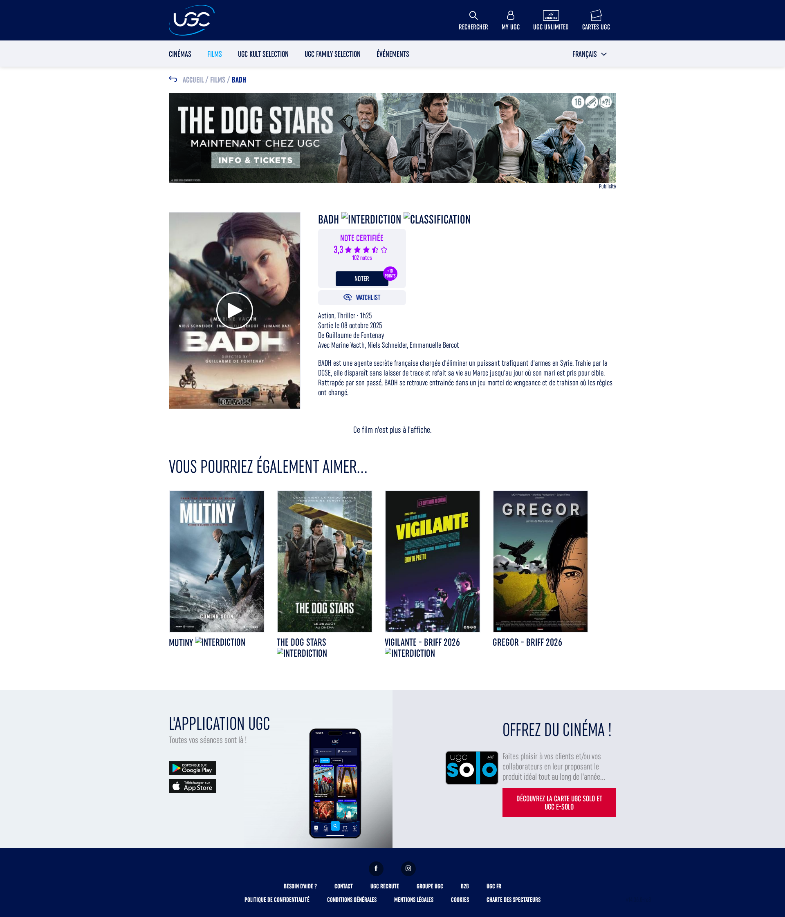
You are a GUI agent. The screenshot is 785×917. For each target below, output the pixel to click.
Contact (343, 886)
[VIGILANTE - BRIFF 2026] (433, 560)
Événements (393, 54)
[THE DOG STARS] (325, 560)
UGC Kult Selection (263, 54)
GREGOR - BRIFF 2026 (527, 642)
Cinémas (180, 54)
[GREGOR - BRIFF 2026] (540, 560)
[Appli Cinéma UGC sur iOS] (192, 786)
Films (214, 54)
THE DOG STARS (301, 642)
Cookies (460, 900)
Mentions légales (413, 900)
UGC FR (494, 886)
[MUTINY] (217, 560)
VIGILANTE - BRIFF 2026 (422, 642)
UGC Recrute (384, 886)
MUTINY (182, 643)
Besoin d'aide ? (300, 886)
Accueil (193, 80)
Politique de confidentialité (277, 900)
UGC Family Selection (333, 54)
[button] (589, 54)
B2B (465, 886)
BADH (239, 80)
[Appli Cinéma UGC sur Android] (192, 768)
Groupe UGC (430, 886)
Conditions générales (352, 900)
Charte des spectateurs (514, 900)
